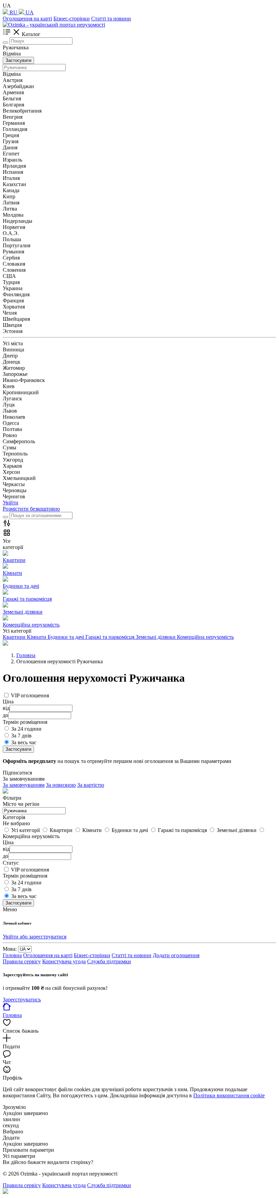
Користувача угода (64, 961)
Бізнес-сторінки (71, 18)
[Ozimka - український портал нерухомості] (54, 25)
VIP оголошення (30, 695)
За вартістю (90, 785)
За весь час (23, 742)
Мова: (10, 949)
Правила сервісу (22, 961)
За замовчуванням (24, 785)
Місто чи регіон (21, 804)
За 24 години (26, 729)
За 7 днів (21, 735)
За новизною (61, 785)
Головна (12, 955)
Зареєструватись (22, 999)
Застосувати (18, 60)
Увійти (10, 502)
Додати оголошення (176, 955)
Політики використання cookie (229, 1095)
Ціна (8, 842)
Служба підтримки (109, 961)
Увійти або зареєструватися (34, 936)
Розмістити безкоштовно (31, 509)
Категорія (14, 817)
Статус (11, 863)
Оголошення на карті (27, 18)
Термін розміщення (25, 876)
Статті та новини (111, 18)
